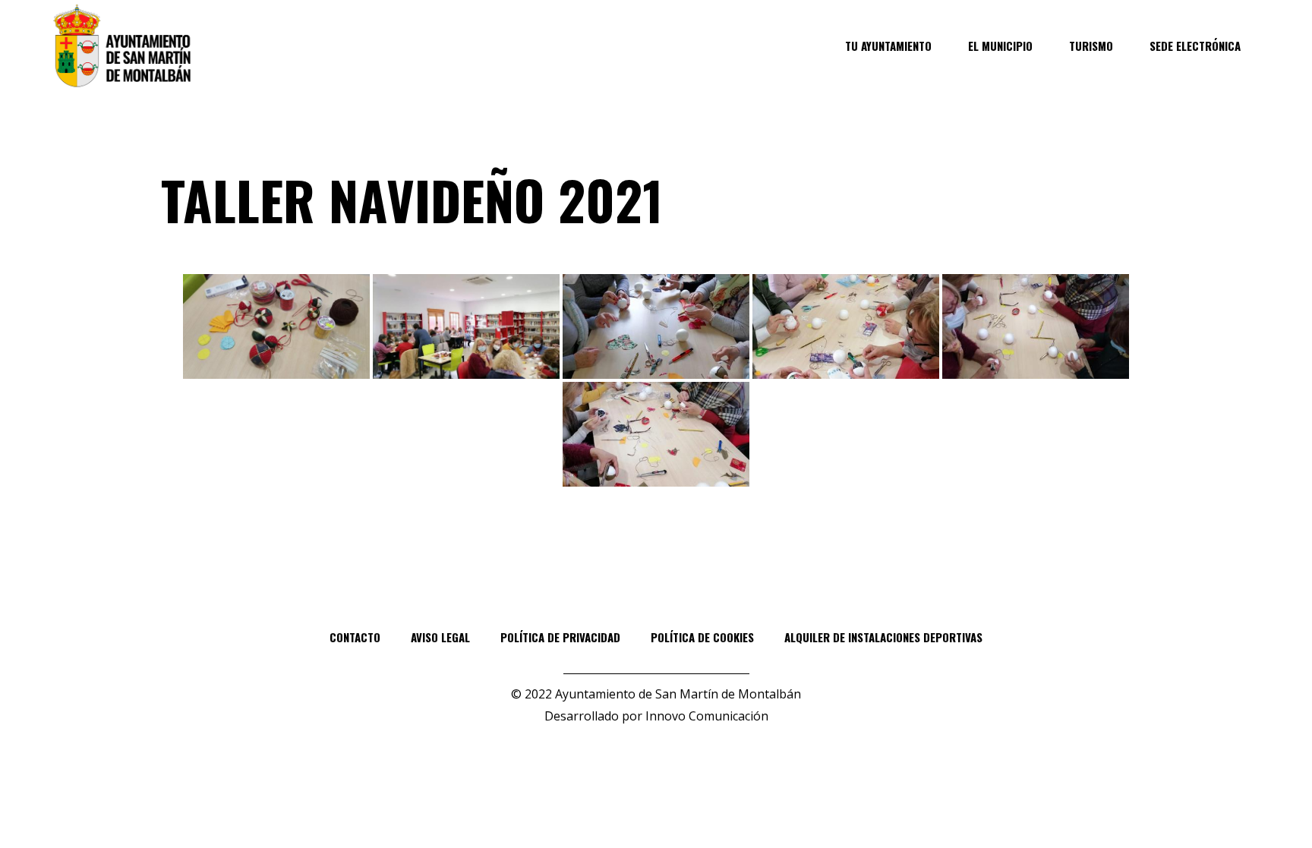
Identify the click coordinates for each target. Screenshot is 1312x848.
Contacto (355, 637)
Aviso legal (440, 637)
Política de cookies (702, 637)
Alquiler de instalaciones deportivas (883, 637)
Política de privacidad (560, 637)
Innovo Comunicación (706, 716)
